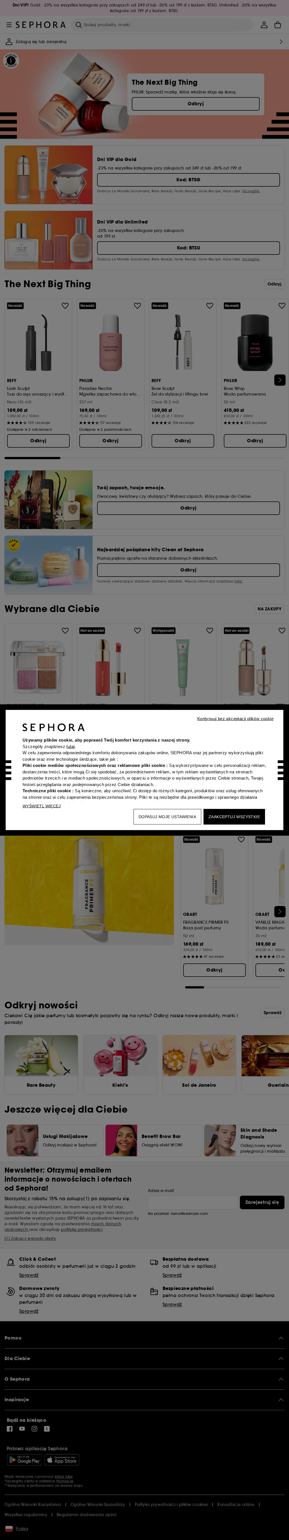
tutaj (70, 746)
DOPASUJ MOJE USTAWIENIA (167, 816)
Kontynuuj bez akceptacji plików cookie (235, 718)
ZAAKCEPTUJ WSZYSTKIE (234, 816)
